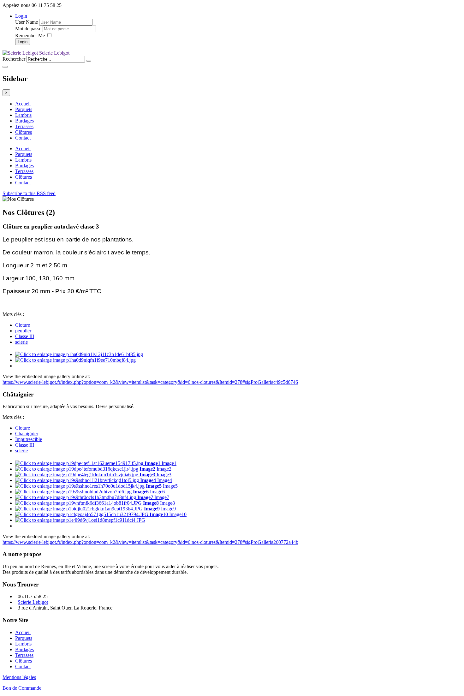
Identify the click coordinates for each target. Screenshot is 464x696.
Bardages (24, 120)
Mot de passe (28, 28)
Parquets (23, 109)
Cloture (22, 325)
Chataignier (26, 433)
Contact (23, 137)
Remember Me (30, 35)
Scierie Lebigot (33, 602)
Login (21, 16)
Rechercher (14, 59)
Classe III (24, 336)
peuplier (23, 330)
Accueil (23, 103)
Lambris (23, 115)
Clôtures (23, 132)
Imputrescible (28, 439)
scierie (21, 342)
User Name (26, 22)
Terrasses (24, 126)
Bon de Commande (22, 688)
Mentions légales (19, 677)
